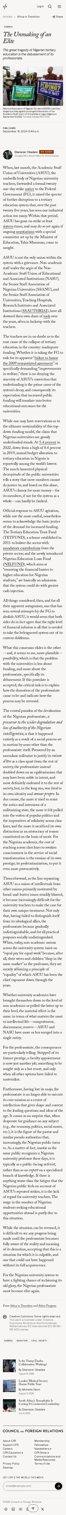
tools (46, 316)
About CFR (9, 1441)
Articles (7, 16)
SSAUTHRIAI (35, 311)
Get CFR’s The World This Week (23, 1478)
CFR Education (12, 1452)
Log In (40, 6)
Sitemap (8, 1467)
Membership (42, 1441)
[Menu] (59, 6)
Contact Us (9, 1456)
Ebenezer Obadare (26, 152)
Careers (7, 1448)
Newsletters (41, 1448)
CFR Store (40, 1452)
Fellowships (41, 1445)
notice (29, 189)
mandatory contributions (21, 548)
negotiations (25, 232)
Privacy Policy (11, 1463)
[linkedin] (13, 1509)
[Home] (5, 6)
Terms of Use (42, 1463)
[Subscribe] (58, 1486)
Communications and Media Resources (47, 1458)
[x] (42, 1509)
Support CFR (11, 1445)
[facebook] (6, 1509)
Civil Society (39, 1340)
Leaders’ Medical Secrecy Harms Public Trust (33, 1383)
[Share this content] (33, 1508)
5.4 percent (47, 442)
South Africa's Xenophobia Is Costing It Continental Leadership (39, 1402)
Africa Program (47, 1305)
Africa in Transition (21, 1305)
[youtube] (20, 1509)
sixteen (8, 227)
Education (22, 1340)
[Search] (50, 6)
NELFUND (14, 564)
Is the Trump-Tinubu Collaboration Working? (33, 1363)
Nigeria (8, 27)
